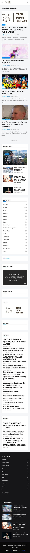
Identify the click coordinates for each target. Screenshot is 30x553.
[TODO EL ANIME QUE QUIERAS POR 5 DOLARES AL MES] (7, 508)
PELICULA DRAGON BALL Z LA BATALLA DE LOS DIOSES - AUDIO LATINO (15, 30)
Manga (15, 219)
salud (15, 251)
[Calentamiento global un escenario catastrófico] (8, 170)
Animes (15, 207)
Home (4, 545)
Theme (23, 550)
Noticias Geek (15, 465)
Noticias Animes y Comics (15, 228)
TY (11, 550)
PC (15, 468)
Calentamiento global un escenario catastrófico (20, 169)
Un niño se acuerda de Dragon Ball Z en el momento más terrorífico (14, 124)
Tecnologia (15, 236)
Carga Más (14, 140)
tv (15, 489)
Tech (15, 233)
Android (15, 204)
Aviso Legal (15, 547)
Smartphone (15, 230)
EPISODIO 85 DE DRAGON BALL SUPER (13, 92)
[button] (2, 2)
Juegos (15, 216)
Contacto (24, 545)
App (15, 210)
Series (15, 471)
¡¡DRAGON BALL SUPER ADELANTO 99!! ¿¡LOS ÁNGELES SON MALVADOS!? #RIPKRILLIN (20, 179)
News (15, 222)
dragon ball (15, 248)
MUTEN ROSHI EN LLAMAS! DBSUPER (13, 62)
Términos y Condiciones (14, 545)
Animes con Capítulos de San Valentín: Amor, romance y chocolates (14, 385)
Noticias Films (15, 462)
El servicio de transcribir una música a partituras (13, 397)
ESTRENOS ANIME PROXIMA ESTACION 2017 (14, 407)
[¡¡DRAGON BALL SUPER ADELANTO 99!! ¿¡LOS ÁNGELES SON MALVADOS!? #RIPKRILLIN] (8, 178)
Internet (15, 213)
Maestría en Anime (11, 392)
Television (15, 239)
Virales (15, 242)
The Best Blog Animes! (13, 402)
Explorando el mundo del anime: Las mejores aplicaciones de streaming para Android (14, 375)
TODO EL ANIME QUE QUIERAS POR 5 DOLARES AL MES (14, 342)
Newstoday (15, 225)
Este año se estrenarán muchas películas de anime (19, 189)
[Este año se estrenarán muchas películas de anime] (8, 190)
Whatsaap (15, 245)
